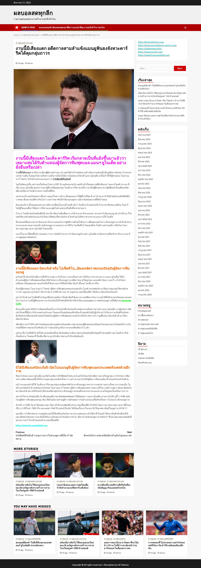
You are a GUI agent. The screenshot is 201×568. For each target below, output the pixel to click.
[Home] (16, 28)
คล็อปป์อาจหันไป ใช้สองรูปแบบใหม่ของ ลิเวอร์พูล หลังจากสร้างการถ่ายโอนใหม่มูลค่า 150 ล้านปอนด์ (33, 488)
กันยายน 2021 (144, 241)
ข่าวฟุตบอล (20, 481)
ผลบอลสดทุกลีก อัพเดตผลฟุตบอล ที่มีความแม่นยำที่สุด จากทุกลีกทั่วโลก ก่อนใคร (72, 27)
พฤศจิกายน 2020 (145, 286)
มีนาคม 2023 (143, 161)
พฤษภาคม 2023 (145, 152)
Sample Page (28, 27)
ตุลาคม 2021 (143, 237)
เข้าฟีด (141, 353)
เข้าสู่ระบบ (142, 349)
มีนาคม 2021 (143, 268)
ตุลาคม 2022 (143, 183)
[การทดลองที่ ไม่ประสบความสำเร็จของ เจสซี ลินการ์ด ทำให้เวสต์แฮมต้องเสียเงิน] (166, 523)
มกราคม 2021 (144, 277)
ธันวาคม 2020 (144, 281)
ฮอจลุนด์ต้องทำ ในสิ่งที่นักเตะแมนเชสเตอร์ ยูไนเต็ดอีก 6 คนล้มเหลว (34, 544)
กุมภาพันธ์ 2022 (145, 219)
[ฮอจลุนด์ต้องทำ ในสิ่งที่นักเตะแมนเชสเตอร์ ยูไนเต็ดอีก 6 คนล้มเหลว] (34, 523)
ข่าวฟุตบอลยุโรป (145, 333)
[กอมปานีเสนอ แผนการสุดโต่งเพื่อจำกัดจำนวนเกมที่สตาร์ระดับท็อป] (74, 465)
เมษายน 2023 (144, 157)
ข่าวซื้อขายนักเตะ (146, 315)
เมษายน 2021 (144, 263)
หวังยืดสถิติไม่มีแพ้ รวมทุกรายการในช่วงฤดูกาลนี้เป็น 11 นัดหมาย (44, 435)
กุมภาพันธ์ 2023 (145, 166)
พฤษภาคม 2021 (145, 259)
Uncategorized (144, 311)
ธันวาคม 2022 (144, 175)
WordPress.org (144, 362)
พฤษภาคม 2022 (145, 206)
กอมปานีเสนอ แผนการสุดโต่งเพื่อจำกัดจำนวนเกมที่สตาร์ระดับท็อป (72, 486)
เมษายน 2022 (144, 210)
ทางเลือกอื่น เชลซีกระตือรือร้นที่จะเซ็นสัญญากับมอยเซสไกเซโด (114, 486)
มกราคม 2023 (144, 170)
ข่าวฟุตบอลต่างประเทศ (24, 43)
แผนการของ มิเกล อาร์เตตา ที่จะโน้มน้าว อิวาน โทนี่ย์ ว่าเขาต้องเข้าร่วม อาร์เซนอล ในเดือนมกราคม (121, 545)
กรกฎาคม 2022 (145, 197)
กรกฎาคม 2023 (145, 144)
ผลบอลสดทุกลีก (33, 13)
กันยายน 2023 (144, 135)
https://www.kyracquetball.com (31, 425)
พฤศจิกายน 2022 (145, 179)
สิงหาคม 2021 (144, 246)
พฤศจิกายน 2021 (145, 232)
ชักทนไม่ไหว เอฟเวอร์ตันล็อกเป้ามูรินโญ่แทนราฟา (108, 434)
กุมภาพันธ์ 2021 (145, 272)
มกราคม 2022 (144, 223)
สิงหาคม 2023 (144, 139)
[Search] (185, 27)
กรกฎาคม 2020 (145, 294)
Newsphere (109, 565)
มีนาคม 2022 (143, 215)
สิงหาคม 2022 (144, 192)
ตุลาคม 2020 (143, 290)
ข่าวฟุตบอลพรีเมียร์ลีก (148, 328)
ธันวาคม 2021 (144, 228)
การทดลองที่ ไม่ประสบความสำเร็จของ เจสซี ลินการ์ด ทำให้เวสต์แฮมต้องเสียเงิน (166, 545)
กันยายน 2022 (144, 188)
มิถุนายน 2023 (144, 148)
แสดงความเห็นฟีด (146, 358)
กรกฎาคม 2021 (145, 250)
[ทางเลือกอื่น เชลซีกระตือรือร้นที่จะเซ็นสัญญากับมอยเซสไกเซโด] (115, 465)
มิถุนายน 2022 (144, 201)
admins (30, 63)
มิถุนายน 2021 (144, 254)
